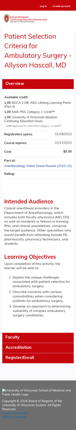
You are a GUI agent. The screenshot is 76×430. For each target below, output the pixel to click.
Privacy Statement (15, 413)
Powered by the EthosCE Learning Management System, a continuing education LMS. (59, 427)
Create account (61, 6)
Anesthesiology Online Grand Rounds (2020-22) (38, 166)
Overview (14, 84)
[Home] (38, 17)
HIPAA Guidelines (14, 417)
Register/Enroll (19, 358)
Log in (43, 6)
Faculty (12, 338)
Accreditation (18, 348)
